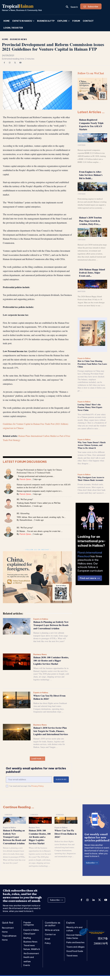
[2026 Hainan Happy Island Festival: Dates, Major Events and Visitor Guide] (92, 284)
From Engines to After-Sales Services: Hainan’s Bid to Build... (90, 175)
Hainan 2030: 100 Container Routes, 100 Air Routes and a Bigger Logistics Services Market (51, 660)
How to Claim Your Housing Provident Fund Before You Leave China (92, 364)
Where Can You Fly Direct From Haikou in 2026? (49, 697)
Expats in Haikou (40, 619)
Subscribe (61, 779)
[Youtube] (20, 62)
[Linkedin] (93, 900)
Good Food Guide (74, 951)
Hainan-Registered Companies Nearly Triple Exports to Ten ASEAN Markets (91, 124)
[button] (71, 6)
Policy (48, 943)
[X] (15, 62)
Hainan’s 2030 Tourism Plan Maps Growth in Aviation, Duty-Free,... (90, 221)
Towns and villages (75, 947)
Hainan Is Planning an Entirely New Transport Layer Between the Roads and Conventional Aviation (51, 625)
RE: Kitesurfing (23, 513)
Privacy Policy (37, 786)
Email (47, 939)
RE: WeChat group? (25, 499)
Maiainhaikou (25, 505)
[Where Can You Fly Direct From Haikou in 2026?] (17, 700)
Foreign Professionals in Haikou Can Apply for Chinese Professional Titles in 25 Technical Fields (39, 471)
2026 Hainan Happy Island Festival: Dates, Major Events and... (92, 272)
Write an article (52, 930)
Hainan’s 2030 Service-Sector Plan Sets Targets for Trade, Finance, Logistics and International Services (50, 731)
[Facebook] (4, 62)
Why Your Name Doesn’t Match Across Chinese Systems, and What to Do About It (92, 445)
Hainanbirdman (26, 520)
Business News (18, 39)
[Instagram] (9, 62)
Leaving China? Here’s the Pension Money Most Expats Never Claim (90, 407)
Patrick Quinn (25, 479)
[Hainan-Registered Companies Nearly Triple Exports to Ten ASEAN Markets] (92, 137)
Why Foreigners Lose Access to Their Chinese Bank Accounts (91, 479)
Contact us (50, 934)
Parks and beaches (75, 942)
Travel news (72, 955)
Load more (36, 758)
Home (5, 39)
